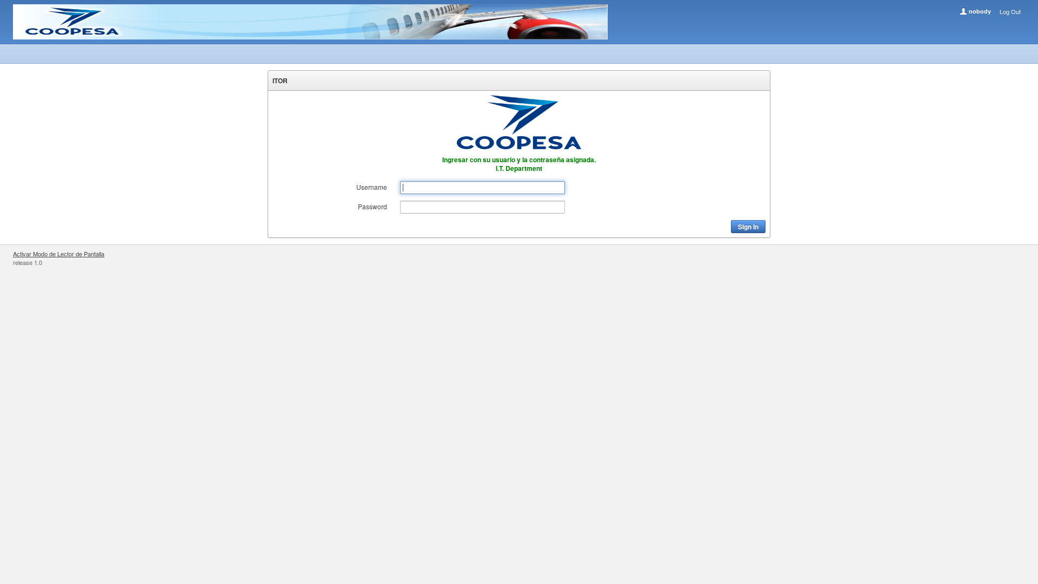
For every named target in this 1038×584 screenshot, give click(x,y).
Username (371, 186)
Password (372, 206)
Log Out (1010, 11)
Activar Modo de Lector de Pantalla (58, 253)
